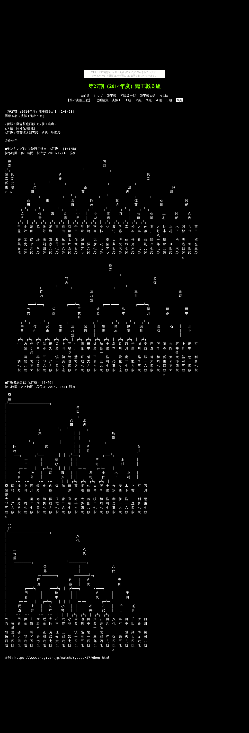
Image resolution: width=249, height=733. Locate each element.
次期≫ (164, 96)
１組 (128, 100)
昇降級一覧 (128, 96)
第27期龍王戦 (79, 100)
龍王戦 (111, 96)
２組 (138, 100)
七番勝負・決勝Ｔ (108, 100)
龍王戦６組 (148, 96)
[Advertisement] (124, 36)
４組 (159, 100)
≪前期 (84, 96)
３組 (148, 100)
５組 (169, 100)
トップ (98, 96)
